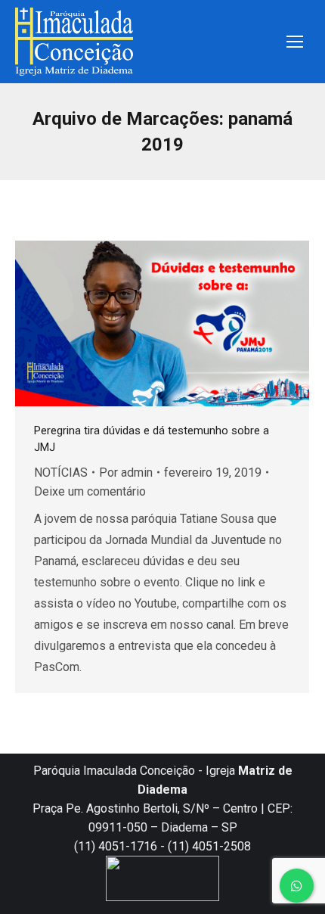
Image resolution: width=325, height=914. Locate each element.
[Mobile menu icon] (295, 41)
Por (126, 472)
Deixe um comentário (90, 491)
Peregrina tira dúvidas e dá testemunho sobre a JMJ (151, 439)
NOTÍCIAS (61, 472)
